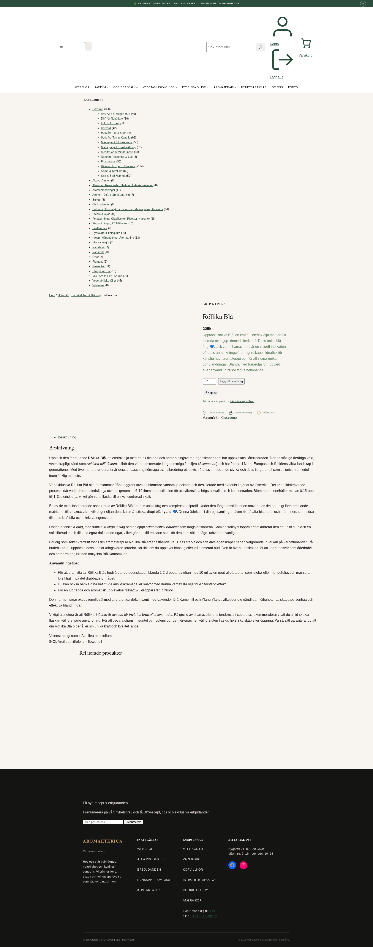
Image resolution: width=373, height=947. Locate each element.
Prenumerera (133, 822)
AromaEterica (103, 841)
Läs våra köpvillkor (242, 401)
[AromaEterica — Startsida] (88, 47)
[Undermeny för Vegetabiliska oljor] (176, 87)
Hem (52, 295)
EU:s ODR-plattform (203, 916)
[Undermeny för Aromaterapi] (235, 87)
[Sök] (260, 47)
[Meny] (61, 47)
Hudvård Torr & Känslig (86, 295)
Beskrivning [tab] (67, 437)
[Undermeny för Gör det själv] (137, 87)
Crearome (229, 417)
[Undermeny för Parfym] (107, 87)
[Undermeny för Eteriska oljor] (207, 87)
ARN (212, 910)
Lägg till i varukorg (231, 381)
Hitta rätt (63, 295)
